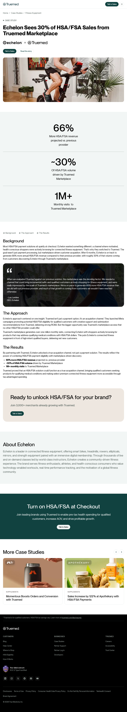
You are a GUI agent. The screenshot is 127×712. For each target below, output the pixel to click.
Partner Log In (59, 650)
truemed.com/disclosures (71, 618)
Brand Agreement (9, 696)
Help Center (7, 646)
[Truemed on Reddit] (24, 678)
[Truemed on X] (18, 678)
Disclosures (7, 691)
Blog (4, 641)
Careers (108, 641)
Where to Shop (8, 650)
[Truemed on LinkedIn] (5, 678)
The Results (44, 233)
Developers (58, 655)
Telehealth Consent (103, 691)
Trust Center (110, 650)
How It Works (8, 659)
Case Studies (59, 641)
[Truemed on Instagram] (11, 678)
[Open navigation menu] (122, 4)
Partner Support (60, 646)
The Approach (27, 233)
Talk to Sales (112, 4)
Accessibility (110, 646)
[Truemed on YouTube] (37, 678)
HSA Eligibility (8, 655)
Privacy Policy (31, 691)
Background (10, 233)
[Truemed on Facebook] (31, 678)
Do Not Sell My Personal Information (80, 691)
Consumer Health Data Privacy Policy (51, 691)
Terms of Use (19, 691)
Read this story (26, 51)
